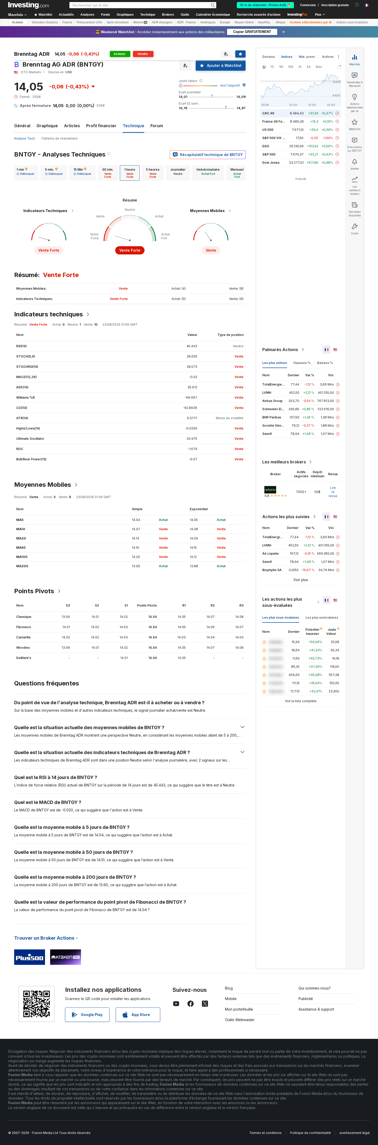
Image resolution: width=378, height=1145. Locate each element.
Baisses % (325, 363)
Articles (72, 125)
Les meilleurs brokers (284, 461)
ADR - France (186, 22)
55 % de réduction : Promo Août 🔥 (265, 5)
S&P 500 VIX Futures (278, 138)
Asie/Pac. (264, 22)
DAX (265, 146)
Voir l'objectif (230, 85)
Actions (17, 22)
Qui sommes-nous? (315, 988)
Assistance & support (316, 1009)
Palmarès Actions (280, 349)
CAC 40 (268, 113)
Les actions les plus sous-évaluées (282, 602)
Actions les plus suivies (286, 516)
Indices (286, 57)
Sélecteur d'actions (45, 22)
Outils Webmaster (240, 1020)
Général (22, 125)
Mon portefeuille (239, 1009)
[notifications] (357, 4)
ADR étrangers (162, 22)
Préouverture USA (89, 22)
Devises (268, 57)
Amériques (207, 22)
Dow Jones (271, 162)
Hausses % (302, 363)
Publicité (306, 998)
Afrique (280, 22)
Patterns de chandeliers (60, 138)
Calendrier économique (213, 14)
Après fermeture (117, 22)
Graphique (47, 125)
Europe (225, 22)
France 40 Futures (276, 121)
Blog (229, 988)
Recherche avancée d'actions (259, 14)
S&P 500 (268, 154)
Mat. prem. (307, 57)
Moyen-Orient (244, 22)
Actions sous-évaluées (352, 22)
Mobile (231, 998)
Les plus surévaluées (321, 617)
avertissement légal (354, 1133)
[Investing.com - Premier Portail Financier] (28, 5)
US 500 (267, 130)
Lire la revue (333, 492)
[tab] (25, 173)
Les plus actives (274, 363)
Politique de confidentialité (310, 1133)
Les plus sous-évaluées (280, 617)
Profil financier (101, 125)
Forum (156, 125)
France (67, 22)
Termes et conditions (265, 1133)
